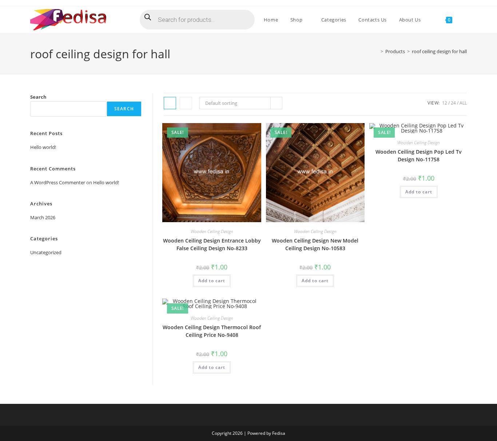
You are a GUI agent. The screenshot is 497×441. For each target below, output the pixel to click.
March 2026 (42, 217)
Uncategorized (45, 252)
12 (444, 103)
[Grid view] (170, 103)
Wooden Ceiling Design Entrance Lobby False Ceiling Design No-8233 (212, 244)
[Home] (376, 51)
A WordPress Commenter (57, 182)
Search (38, 97)
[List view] (186, 103)
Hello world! (43, 147)
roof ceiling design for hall (439, 51)
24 (453, 103)
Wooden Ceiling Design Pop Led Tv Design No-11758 (418, 155)
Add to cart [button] (211, 280)
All (463, 103)
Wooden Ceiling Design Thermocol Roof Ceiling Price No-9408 (212, 331)
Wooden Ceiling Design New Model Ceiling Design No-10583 (315, 244)
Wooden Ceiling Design (212, 231)
